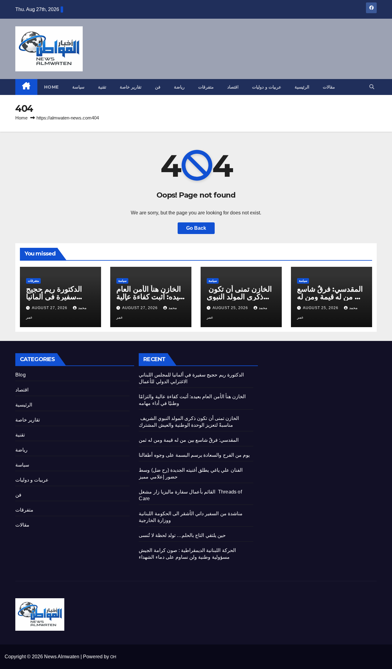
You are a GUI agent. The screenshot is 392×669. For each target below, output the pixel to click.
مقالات (329, 87)
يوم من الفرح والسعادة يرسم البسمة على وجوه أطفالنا (194, 455)
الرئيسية (302, 87)
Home (51, 87)
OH (113, 657)
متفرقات (206, 87)
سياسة (78, 87)
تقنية (102, 87)
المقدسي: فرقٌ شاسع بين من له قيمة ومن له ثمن (330, 297)
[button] (371, 86)
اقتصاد (233, 87)
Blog (20, 374)
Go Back (196, 228)
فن (157, 87)
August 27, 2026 (50, 308)
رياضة (179, 87)
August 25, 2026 (231, 308)
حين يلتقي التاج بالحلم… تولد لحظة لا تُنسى (182, 535)
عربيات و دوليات (266, 87)
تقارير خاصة (131, 87)
